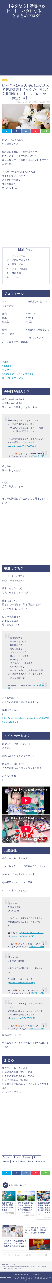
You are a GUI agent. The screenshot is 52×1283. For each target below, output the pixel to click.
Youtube (6, 366)
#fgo (22, 932)
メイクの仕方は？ (21, 268)
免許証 (7, 1161)
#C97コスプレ (37, 932)
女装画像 (16, 272)
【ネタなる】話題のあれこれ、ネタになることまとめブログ (26, 10)
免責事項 (36, 1274)
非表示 (29, 250)
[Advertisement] (26, 48)
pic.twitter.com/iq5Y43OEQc (21, 983)
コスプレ (28, 1157)
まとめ (15, 277)
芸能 (4, 80)
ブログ (5, 370)
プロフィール (18, 255)
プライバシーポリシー (20, 1274)
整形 (23, 1161)
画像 (31, 1161)
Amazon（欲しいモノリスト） (18, 374)
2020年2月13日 (36, 1028)
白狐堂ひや (41, 1161)
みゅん (17, 1157)
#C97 (27, 932)
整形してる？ (18, 264)
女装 (15, 1161)
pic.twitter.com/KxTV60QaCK (22, 446)
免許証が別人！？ (21, 260)
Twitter (5, 362)
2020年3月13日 (36, 456)
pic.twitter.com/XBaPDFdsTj (21, 1018)
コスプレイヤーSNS (12, 378)
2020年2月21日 (36, 946)
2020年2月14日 (36, 993)
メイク (37, 1157)
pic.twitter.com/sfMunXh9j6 (21, 936)
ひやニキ (8, 1157)
